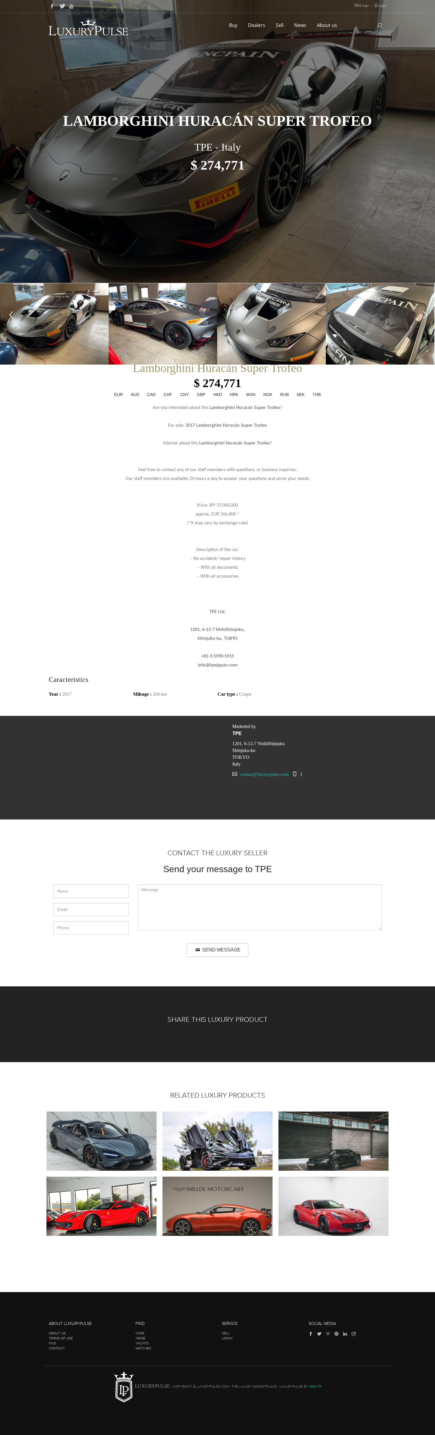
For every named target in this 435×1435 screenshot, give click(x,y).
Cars (140, 1333)
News (300, 25)
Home (140, 1338)
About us (327, 25)
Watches (143, 1348)
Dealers (257, 25)
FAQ (52, 1343)
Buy (234, 25)
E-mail (364, 6)
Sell (280, 25)
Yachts (142, 1343)
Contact (57, 1348)
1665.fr (315, 1386)
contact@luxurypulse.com (264, 774)
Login (382, 6)
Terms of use (61, 1338)
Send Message (221, 949)
